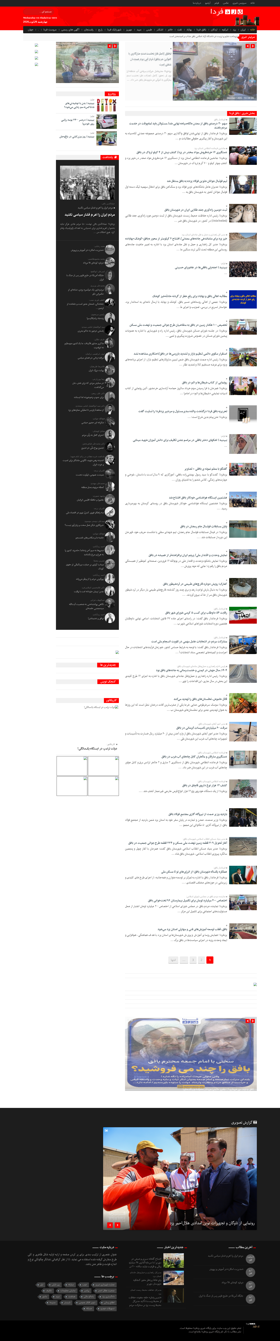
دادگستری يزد (108, 1296)
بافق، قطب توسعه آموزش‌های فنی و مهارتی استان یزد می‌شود (192, 929)
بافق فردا (201, 30)
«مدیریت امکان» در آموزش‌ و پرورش (87, 250)
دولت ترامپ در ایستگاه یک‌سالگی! (97, 748)
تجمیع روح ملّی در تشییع (92, 448)
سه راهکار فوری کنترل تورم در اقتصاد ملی (85, 513)
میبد (139, 30)
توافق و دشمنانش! (96, 618)
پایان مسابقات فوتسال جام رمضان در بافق (203, 526)
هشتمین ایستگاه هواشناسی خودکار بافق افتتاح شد (198, 497)
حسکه (89, 1308)
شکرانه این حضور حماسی (92, 423)
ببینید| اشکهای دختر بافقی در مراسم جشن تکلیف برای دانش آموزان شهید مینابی (180, 440)
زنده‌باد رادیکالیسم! (95, 318)
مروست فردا (50, 30)
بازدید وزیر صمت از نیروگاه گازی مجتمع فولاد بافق (197, 814)
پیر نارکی (56, 1285)
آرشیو (208, 3)
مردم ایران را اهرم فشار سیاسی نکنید (90, 215)
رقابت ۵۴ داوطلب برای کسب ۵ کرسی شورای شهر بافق (196, 612)
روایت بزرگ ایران (96, 370)
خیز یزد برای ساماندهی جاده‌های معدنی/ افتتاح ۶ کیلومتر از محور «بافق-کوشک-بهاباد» (176, 238)
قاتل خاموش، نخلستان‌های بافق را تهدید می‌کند (200, 699)
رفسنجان (88, 30)
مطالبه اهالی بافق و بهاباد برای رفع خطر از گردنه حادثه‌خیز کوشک (189, 296)
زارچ (100, 30)
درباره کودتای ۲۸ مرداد (93, 263)
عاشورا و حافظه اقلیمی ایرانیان (90, 500)
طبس (149, 30)
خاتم (170, 30)
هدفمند (71, 1296)
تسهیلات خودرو (108, 1308)
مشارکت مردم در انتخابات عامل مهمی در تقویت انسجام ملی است (189, 641)
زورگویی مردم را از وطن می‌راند (90, 579)
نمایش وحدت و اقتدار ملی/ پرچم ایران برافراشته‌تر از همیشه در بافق (188, 555)
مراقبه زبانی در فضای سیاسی (91, 358)
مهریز (129, 30)
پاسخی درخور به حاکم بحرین (91, 331)
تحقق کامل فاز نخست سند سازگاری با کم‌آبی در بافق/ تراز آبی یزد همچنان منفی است (149, 59)
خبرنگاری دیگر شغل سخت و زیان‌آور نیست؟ (84, 525)
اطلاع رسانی (109, 1302)
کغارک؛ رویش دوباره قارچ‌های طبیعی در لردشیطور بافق (195, 584)
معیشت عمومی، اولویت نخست (90, 475)
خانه (252, 3)
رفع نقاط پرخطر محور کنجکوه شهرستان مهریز (147, 1282)
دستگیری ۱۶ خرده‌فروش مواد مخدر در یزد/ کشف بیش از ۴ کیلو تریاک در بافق (182, 152)
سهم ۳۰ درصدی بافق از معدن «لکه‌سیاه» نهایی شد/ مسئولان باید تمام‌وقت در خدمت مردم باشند (178, 125)
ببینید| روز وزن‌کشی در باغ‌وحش (99, 79)
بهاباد (189, 30)
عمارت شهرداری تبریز (105, 1285)
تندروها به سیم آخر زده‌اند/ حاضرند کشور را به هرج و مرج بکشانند (84, 552)
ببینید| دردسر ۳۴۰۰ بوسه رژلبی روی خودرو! (77, 122)
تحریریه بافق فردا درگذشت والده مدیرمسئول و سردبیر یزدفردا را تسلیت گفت (182, 411)
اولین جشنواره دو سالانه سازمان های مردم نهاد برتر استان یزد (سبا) (204, 1224)
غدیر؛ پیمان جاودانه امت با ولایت (89, 592)
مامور (44, 1296)
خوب (84, 1285)
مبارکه (71, 1285)
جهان (30, 30)
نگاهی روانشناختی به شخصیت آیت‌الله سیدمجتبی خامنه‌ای (86, 606)
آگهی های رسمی (70, 30)
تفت (179, 30)
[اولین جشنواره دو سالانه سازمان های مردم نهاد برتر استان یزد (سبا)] (180, 1191)
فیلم (217, 3)
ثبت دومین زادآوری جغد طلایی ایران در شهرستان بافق (195, 210)
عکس (226, 3)
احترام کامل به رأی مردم (93, 435)
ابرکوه (225, 30)
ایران (243, 30)
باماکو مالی (89, 1296)
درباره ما (197, 3)
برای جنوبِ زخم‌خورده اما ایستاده (89, 397)
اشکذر (160, 30)
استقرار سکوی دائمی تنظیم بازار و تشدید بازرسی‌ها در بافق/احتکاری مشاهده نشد (180, 353)
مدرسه (53, 1302)
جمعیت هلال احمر (106, 1290)
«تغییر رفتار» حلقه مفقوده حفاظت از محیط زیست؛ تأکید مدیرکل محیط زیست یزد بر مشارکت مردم (145, 1301)
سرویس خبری (239, 3)
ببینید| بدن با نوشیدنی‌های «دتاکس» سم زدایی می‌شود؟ (79, 105)
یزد (234, 30)
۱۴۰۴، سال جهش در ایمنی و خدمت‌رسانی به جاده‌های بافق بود (191, 670)
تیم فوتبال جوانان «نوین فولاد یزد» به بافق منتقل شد (197, 181)
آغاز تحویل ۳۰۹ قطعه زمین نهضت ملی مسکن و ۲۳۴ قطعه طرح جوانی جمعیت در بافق (177, 843)
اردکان (214, 30)
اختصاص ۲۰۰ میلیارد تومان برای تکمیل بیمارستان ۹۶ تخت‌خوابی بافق (187, 900)
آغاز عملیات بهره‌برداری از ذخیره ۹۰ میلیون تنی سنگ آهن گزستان (218, 1074)
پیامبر (86, 1290)
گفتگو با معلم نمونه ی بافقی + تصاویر (205, 469)
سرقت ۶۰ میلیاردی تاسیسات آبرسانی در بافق (201, 728)
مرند (58, 1296)
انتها (173, 960)
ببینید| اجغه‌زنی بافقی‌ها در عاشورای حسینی (201, 267)
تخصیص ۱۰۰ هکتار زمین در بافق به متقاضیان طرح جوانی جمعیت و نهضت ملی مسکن (178, 325)
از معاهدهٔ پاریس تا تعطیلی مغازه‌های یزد (86, 410)
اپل (41, 1285)
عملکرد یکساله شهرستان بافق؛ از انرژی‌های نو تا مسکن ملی (194, 871)
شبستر (67, 1302)
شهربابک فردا (114, 30)
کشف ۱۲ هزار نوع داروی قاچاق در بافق (204, 785)
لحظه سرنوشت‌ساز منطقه (92, 487)
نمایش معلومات (67, 1290)
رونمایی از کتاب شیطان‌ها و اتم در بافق (204, 382)
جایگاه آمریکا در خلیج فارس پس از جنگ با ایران (221, 1296)
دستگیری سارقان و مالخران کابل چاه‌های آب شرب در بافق (194, 756)
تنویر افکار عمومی (87, 1302)
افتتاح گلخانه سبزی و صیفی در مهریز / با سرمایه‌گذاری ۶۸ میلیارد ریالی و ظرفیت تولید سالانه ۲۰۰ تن (145, 1263)
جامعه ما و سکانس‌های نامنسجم (90, 538)
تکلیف (49, 1290)
